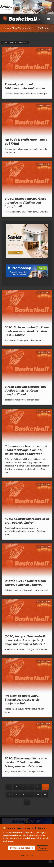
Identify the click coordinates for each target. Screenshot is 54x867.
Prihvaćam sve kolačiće (21, 848)
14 (38, 794)
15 (45, 794)
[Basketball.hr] (21, 20)
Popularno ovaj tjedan (14, 42)
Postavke (42, 848)
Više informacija (27, 855)
